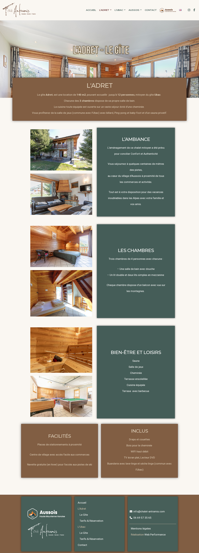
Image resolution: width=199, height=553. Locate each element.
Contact (151, 10)
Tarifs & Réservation (91, 520)
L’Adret (104, 10)
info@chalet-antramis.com (149, 511)
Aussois (134, 10)
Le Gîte (84, 514)
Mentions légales (141, 528)
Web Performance (155, 534)
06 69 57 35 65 (142, 517)
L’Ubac (119, 10)
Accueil (91, 10)
